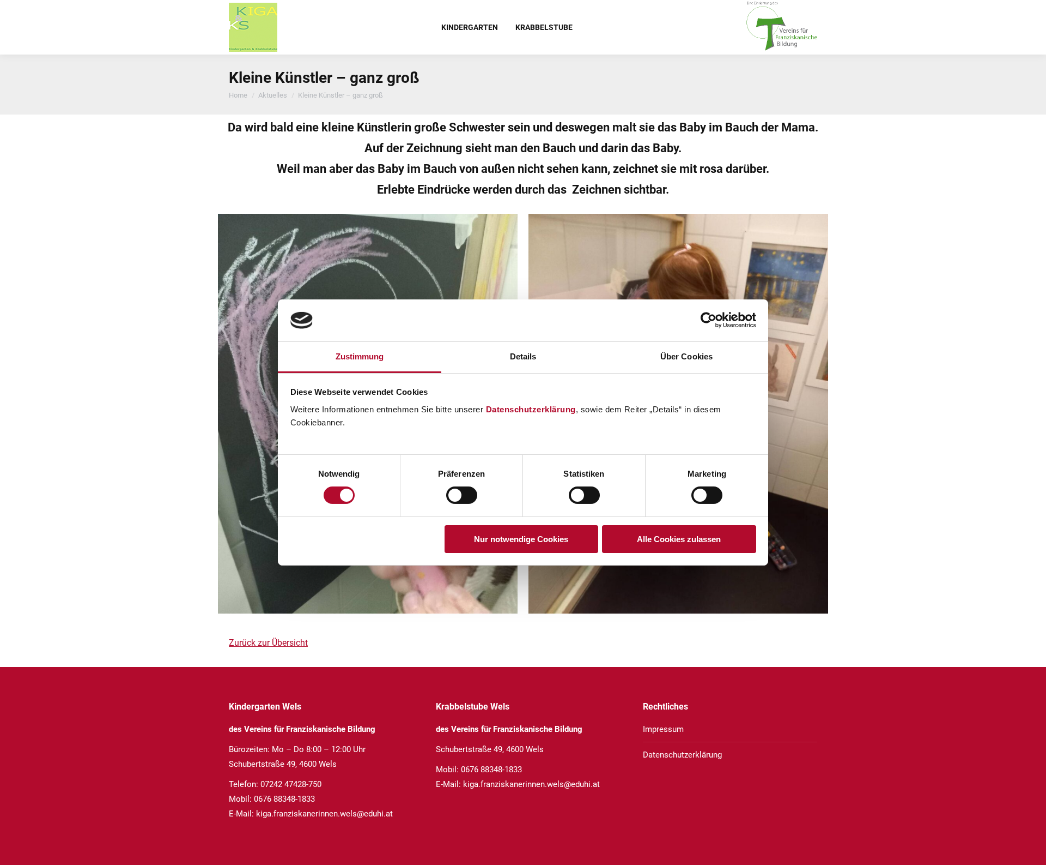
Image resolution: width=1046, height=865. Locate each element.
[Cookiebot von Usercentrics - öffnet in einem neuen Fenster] (708, 320)
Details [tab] (523, 356)
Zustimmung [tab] (360, 356)
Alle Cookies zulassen (679, 539)
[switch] (461, 495)
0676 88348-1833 (284, 799)
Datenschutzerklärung (531, 409)
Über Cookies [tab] (686, 356)
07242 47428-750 (290, 784)
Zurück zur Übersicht (268, 643)
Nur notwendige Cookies (521, 539)
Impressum (663, 729)
